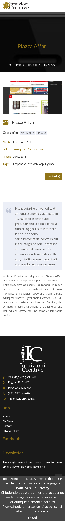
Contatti (7, 426)
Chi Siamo (8, 421)
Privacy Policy (11, 430)
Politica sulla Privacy (32, 488)
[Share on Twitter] (41, 190)
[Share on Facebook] (41, 177)
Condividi (52, 176)
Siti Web (41, 133)
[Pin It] (48, 183)
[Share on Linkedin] (41, 183)
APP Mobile (27, 133)
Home (17, 64)
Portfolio (32, 64)
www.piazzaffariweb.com (28, 149)
